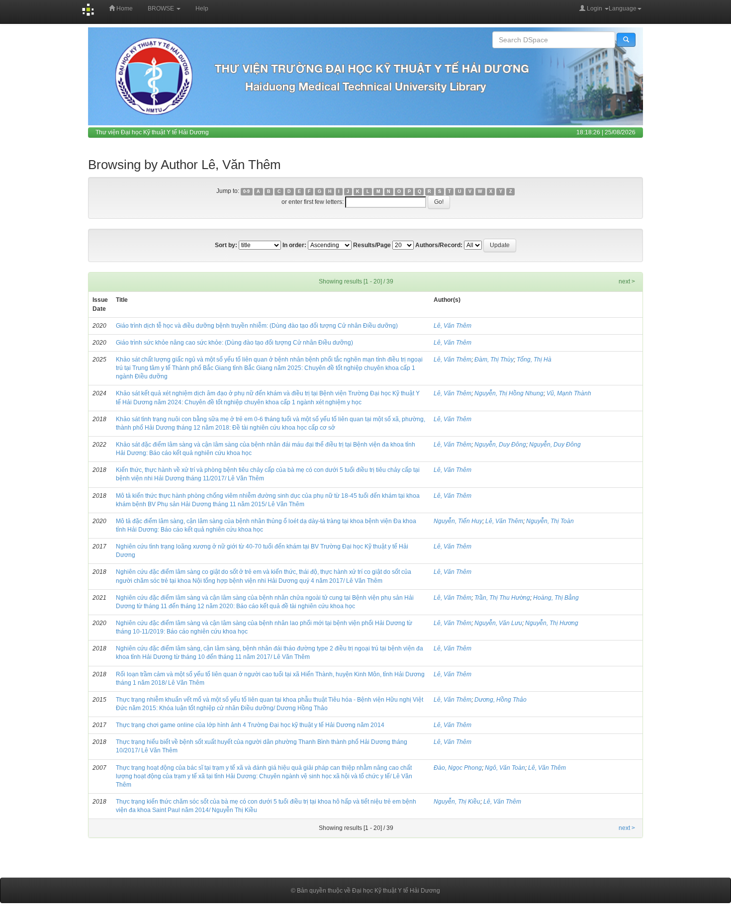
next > (627, 281)
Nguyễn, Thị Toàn (550, 521)
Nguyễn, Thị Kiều (457, 801)
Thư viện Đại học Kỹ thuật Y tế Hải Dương (152, 132)
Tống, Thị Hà (534, 359)
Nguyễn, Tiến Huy (458, 521)
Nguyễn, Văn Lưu (498, 623)
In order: (294, 245)
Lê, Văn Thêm (452, 325)
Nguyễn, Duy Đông (500, 444)
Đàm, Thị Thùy (494, 359)
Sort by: (226, 245)
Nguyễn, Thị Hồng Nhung (509, 393)
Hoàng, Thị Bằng (556, 597)
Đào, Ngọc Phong (458, 767)
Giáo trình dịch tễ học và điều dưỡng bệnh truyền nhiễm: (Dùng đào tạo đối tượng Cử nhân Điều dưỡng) (257, 325)
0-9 (246, 191)
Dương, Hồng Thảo (500, 699)
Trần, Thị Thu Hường (502, 597)
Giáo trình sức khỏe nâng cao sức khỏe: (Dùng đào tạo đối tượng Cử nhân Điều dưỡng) (234, 342)
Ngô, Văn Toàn (505, 767)
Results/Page (372, 245)
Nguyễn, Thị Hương (551, 623)
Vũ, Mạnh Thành (569, 393)
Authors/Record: (438, 245)
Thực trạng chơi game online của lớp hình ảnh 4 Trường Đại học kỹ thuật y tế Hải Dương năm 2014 (250, 725)
